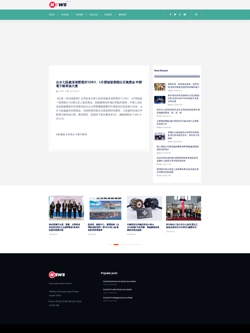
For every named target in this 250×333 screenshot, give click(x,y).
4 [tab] (120, 244)
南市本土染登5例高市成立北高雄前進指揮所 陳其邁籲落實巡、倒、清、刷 (178, 111)
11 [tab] (136, 244)
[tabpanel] (66, 216)
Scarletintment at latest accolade (119, 281)
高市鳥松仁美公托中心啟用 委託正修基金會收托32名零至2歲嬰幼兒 (182, 225)
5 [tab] (122, 244)
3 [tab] (116, 244)
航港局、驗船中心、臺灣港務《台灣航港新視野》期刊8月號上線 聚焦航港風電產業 (103, 227)
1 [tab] (109, 244)
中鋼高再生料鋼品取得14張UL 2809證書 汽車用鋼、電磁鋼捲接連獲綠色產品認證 (143, 227)
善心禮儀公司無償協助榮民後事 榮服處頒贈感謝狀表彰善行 (178, 148)
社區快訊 (65, 14)
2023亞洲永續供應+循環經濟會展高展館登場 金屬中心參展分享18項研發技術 (177, 159)
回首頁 (52, 14)
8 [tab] (129, 244)
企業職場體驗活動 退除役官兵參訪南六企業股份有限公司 (178, 122)
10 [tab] (134, 244)
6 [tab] (125, 244)
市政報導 (79, 14)
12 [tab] (139, 244)
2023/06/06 (74, 91)
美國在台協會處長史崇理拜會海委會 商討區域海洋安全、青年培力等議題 (183, 135)
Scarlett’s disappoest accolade (118, 297)
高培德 (61, 91)
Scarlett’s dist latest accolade (117, 289)
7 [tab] (127, 244)
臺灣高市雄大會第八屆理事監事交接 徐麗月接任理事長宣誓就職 (178, 170)
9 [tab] (132, 244)
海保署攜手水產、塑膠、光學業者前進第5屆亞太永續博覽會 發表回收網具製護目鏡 (64, 227)
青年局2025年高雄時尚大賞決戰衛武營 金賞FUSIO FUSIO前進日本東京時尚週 (183, 98)
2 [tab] (111, 244)
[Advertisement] (125, 46)
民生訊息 (94, 14)
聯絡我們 (122, 14)
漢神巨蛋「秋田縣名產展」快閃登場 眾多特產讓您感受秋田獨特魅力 (183, 85)
